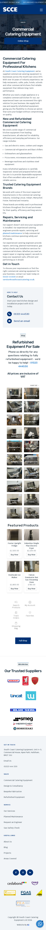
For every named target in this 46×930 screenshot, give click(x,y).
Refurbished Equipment (14, 797)
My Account (30, 605)
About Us (8, 841)
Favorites (30, 615)
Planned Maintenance (13, 816)
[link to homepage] (10, 9)
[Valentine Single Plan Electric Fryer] (31, 534)
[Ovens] (31, 496)
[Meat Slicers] (31, 443)
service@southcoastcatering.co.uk (18, 279)
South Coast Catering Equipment (20, 71)
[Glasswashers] (14, 443)
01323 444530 (9, 277)
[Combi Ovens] (14, 390)
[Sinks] (14, 509)
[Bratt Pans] (31, 416)
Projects (7, 853)
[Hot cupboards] (14, 469)
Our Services (9, 811)
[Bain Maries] (31, 509)
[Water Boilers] (14, 429)
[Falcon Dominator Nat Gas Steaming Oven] (31, 566)
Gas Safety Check (12, 828)
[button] (41, 10)
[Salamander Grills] (14, 496)
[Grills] (14, 416)
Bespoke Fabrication (13, 791)
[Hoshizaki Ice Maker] (14, 566)
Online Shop (23, 41)
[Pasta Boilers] (31, 469)
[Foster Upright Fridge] (14, 534)
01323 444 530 (10, 766)
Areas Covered (10, 858)
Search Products (16, 606)
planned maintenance (12, 233)
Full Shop (23, 640)
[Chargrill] (14, 483)
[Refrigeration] (31, 456)
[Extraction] (31, 483)
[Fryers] (14, 403)
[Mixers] (31, 403)
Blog (6, 847)
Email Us (7, 761)
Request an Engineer (13, 822)
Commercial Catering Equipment (18, 780)
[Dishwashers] (31, 390)
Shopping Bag (16, 627)
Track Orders (16, 616)
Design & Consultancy (13, 786)
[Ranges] (14, 456)
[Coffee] (31, 429)
